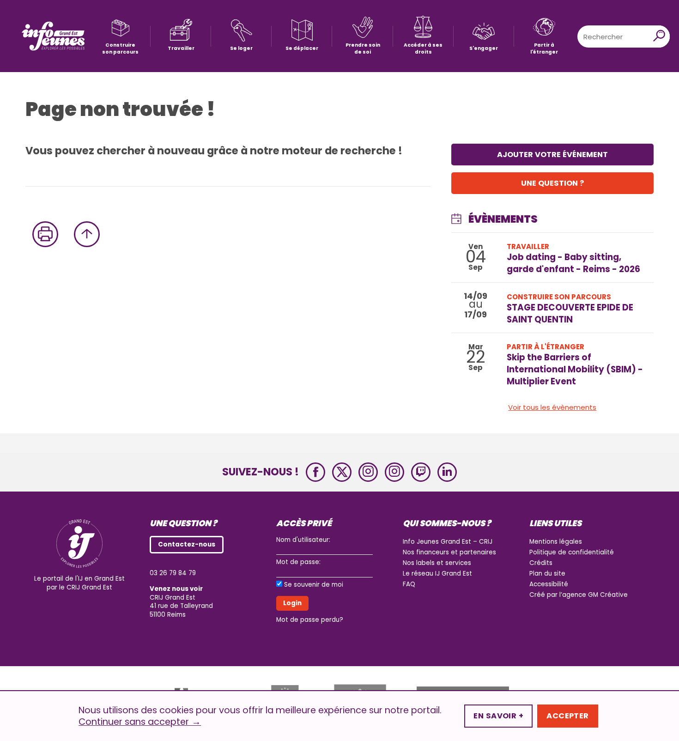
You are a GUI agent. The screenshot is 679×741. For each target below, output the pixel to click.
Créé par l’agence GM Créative (578, 594)
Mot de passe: (298, 562)
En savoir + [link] (498, 716)
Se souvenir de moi (313, 585)
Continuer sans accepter (140, 722)
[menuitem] (120, 36)
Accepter (567, 716)
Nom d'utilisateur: (303, 539)
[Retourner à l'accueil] (53, 36)
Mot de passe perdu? (309, 619)
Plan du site (547, 573)
